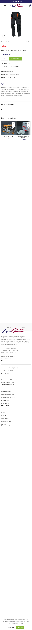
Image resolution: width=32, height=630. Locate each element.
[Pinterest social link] (18, 1)
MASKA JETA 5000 (8, 136)
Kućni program (5, 403)
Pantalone (17, 42)
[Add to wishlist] (13, 123)
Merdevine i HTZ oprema (8, 373)
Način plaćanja (5, 418)
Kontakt (3, 424)
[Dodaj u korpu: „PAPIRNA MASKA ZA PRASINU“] (28, 126)
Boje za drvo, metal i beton (8, 394)
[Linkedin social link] (21, 1)
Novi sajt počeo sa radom (8, 356)
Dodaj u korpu (15, 58)
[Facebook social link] (11, 1)
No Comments (13, 359)
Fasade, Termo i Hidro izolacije (9, 379)
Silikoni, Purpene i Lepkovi (8, 382)
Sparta (23, 327)
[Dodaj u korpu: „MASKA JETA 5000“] (13, 126)
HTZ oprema (10, 42)
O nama (3, 412)
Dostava (3, 415)
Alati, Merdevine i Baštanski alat (9, 371)
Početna (3, 42)
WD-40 (9, 327)
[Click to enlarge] (4, 36)
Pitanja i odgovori (6, 421)
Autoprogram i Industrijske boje (9, 368)
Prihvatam (20, 627)
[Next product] (30, 42)
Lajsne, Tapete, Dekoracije (8, 397)
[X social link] (13, 1)
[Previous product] (26, 42)
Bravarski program (6, 400)
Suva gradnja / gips (6, 391)
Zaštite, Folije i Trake (6, 376)
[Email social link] (16, 1)
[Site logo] (16, 5)
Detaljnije (11, 627)
